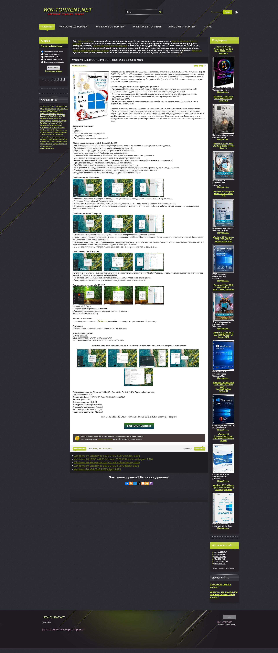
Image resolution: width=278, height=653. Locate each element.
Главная (47, 26)
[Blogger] (143, 483)
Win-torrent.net (85, 41)
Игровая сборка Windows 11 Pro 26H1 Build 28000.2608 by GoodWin (223, 50)
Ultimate (63, 109)
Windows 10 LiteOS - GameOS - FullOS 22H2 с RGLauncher (107, 59)
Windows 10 (54, 111)
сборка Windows (46, 144)
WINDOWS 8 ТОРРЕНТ (147, 26)
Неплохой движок (51, 54)
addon (95, 448)
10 (41, 106)
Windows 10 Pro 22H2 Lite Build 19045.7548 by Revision (223, 146)
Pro (46, 109)
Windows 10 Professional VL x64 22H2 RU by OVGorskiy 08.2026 (223, 437)
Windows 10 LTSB (58, 116)
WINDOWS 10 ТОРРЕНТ (111, 26)
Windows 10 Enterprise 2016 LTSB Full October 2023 (106, 465)
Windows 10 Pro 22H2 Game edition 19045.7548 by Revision (223, 287)
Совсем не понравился (54, 62)
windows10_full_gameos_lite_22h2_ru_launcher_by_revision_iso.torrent (139, 426)
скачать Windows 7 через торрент (110, 46)
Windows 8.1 (44, 130)
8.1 (53, 106)
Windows (43, 111)
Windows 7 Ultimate (47, 125)
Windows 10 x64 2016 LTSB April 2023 (97, 469)
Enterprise (58, 106)
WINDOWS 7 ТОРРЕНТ (183, 26)
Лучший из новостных (53, 51)
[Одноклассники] (131, 483)
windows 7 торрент (58, 127)
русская (59, 141)
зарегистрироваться (105, 439)
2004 (44, 106)
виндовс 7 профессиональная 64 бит (53, 139)
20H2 (48, 106)
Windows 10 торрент (79, 65)
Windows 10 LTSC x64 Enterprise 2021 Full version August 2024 (113, 459)
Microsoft (197, 50)
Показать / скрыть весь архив (223, 568)
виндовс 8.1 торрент (47, 141)
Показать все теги (47, 148)
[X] (139, 483)
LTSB (65, 106)
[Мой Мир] (135, 483)
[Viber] (151, 483)
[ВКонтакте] (127, 483)
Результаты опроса (53, 71)
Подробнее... (223, 92)
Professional (51, 109)
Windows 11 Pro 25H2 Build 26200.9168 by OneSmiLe (223, 98)
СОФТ (207, 26)
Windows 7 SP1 (56, 123)
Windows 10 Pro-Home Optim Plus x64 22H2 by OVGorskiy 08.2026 (223, 487)
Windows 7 (45, 123)
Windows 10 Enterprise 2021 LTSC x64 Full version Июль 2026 (223, 239)
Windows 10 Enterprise (48, 114)
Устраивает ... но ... (52, 57)
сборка (64, 141)
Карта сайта (46, 622)
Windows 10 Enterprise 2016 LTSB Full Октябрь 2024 (107, 455)
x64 (54, 130)
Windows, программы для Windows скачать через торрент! (224, 594)
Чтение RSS (236, 12)
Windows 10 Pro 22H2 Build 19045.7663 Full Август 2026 (223, 335)
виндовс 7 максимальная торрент (52, 137)
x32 (51, 130)
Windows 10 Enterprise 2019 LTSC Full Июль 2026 (223, 193)
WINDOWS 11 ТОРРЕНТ (74, 26)
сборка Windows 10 (60, 144)
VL (67, 109)
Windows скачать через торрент (68, 11)
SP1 (58, 109)
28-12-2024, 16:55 (105, 448)
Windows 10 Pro (46, 118)
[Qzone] (147, 483)
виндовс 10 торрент (53, 132)
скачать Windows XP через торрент (91, 50)
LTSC (42, 109)
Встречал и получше (53, 59)
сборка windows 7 (46, 146)
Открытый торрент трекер (226, 624)
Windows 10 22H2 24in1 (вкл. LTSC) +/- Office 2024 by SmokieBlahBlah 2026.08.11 (223, 386)
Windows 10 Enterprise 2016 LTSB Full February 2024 (107, 462)
